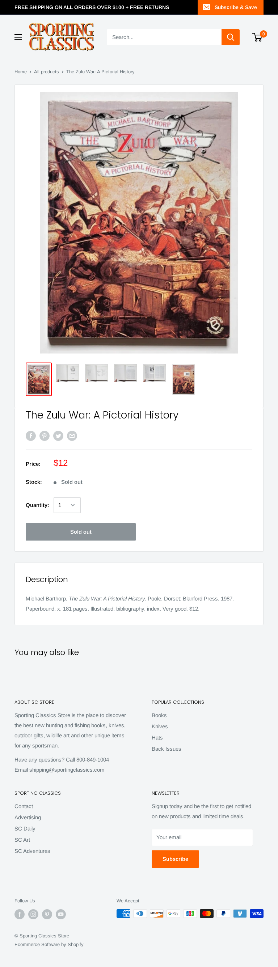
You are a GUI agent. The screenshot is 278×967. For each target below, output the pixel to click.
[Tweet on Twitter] (58, 435)
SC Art (22, 840)
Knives (160, 726)
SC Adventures (32, 851)
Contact (23, 806)
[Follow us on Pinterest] (47, 914)
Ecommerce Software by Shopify (49, 944)
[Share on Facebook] (31, 435)
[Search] (231, 37)
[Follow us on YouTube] (61, 914)
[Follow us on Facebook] (19, 914)
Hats (157, 737)
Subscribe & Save (236, 7)
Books (159, 715)
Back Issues (166, 749)
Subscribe (175, 859)
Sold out (81, 532)
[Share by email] (72, 435)
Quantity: (37, 505)
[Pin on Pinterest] (44, 435)
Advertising (27, 817)
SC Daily (24, 828)
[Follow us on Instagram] (33, 914)
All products (46, 71)
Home (20, 71)
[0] (257, 37)
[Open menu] (18, 37)
